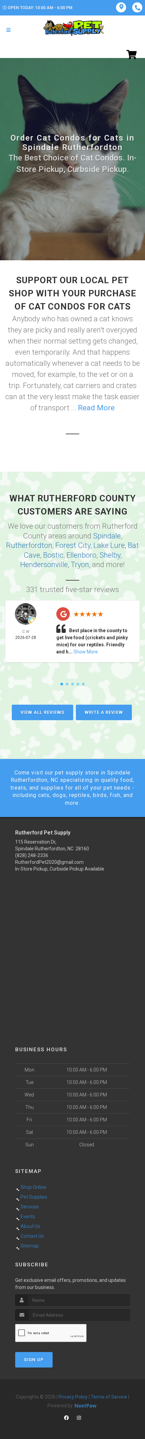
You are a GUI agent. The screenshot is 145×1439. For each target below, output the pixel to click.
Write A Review (104, 712)
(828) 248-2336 (31, 855)
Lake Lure (109, 545)
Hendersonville (44, 564)
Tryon (80, 564)
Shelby (109, 555)
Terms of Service (109, 1397)
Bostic (53, 555)
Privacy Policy (73, 1397)
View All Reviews (42, 712)
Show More (86, 651)
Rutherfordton (29, 545)
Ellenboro (81, 555)
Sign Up (34, 1359)
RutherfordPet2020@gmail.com (49, 862)
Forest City (72, 545)
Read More (96, 408)
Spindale (107, 536)
